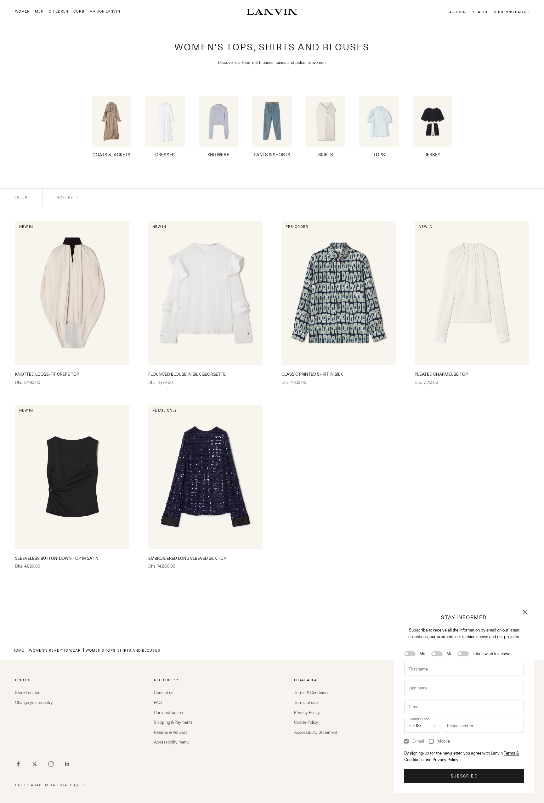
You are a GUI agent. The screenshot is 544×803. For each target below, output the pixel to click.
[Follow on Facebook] (18, 764)
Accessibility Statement (315, 732)
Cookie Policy (306, 722)
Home (18, 650)
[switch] (410, 653)
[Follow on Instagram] (51, 764)
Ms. (422, 653)
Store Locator (27, 692)
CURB (78, 11)
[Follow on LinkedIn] (67, 764)
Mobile (443, 741)
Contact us (163, 692)
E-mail (418, 741)
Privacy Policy (445, 759)
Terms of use (306, 702)
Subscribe (464, 776)
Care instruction (168, 712)
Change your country (34, 702)
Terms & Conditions (312, 692)
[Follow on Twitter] (34, 764)
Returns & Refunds (171, 732)
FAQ (158, 702)
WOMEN (22, 11)
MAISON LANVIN (104, 11)
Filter (21, 197)
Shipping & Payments (173, 722)
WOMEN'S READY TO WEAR (55, 650)
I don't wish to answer (492, 653)
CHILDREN (59, 11)
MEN (39, 11)
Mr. (449, 653)
